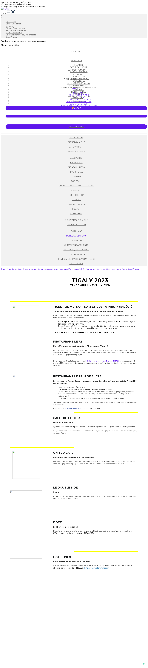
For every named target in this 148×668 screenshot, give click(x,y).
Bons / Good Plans (14, 24)
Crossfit (76, 176)
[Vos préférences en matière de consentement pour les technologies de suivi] (144, 664)
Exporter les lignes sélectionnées (16, 2)
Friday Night (79, 65)
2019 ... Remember (14, 33)
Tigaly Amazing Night (78, 84)
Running (76, 200)
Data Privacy (11, 37)
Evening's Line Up (78, 86)
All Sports (79, 74)
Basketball (78, 81)
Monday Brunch (79, 72)
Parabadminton (76, 167)
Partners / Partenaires (16, 30)
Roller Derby (76, 195)
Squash (76, 209)
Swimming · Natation (76, 204)
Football (76, 181)
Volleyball (76, 214)
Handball (78, 90)
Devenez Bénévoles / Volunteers (21, 35)
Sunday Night (76, 147)
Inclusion (10, 26)
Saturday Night (78, 67)
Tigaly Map (11, 22)
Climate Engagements (16, 28)
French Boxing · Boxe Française (76, 186)
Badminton (78, 76)
